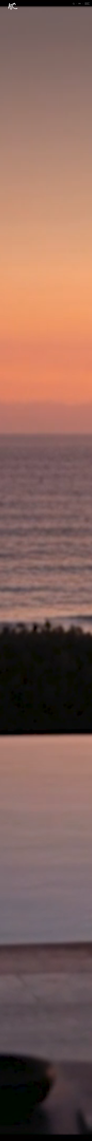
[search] (74, 4)
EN (79, 3)
